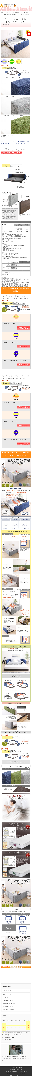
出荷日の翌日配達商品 (8, 1009)
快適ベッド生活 (4, 12)
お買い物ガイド (7, 991)
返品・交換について (8, 1006)
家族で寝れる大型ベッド (20, 12)
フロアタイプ (11, 12)
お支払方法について (8, 1000)
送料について (6, 997)
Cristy (14, 1075)
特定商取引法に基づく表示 (9, 1003)
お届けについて (7, 994)
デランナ (6, 14)
